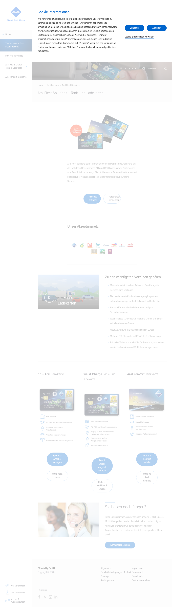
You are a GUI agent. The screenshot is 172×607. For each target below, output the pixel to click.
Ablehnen (156, 28)
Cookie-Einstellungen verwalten (139, 37)
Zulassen (134, 28)
